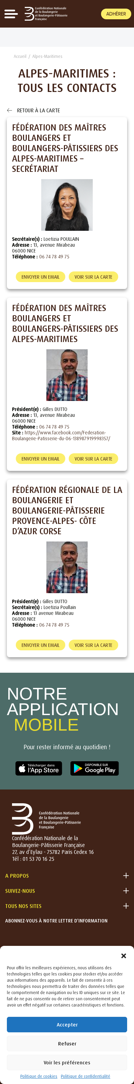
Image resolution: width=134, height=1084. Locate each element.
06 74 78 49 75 (54, 256)
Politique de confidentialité (85, 1076)
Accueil (20, 56)
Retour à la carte (37, 110)
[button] (123, 954)
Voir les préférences (67, 1062)
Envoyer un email (40, 277)
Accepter (67, 1024)
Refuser (67, 1043)
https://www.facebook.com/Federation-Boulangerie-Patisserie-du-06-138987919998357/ (61, 435)
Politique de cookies (38, 1076)
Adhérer (116, 13)
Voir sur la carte (93, 277)
